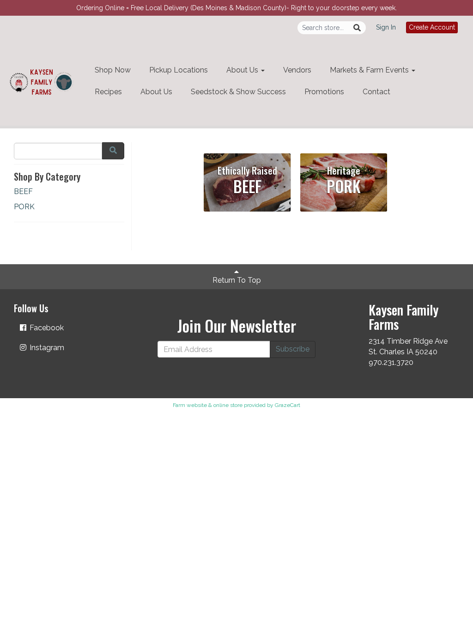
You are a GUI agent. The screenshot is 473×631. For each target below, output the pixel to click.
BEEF (23, 191)
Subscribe (292, 349)
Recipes (108, 91)
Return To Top (236, 280)
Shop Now (113, 70)
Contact (376, 91)
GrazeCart (287, 405)
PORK (24, 206)
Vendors (297, 70)
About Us (243, 70)
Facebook (46, 327)
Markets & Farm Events (370, 70)
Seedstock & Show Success (238, 91)
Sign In (386, 27)
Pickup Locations (178, 70)
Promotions (324, 91)
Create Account (432, 27)
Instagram (46, 347)
